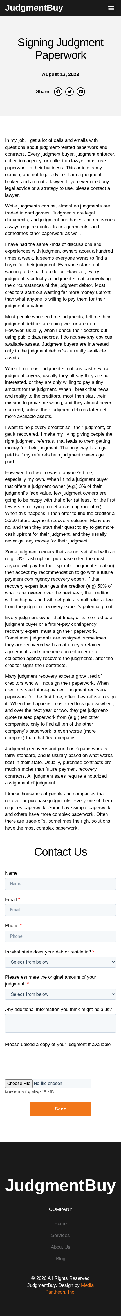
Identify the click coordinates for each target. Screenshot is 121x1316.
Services (60, 1235)
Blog (60, 1258)
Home (60, 1223)
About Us (60, 1247)
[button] (111, 7)
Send (60, 1109)
